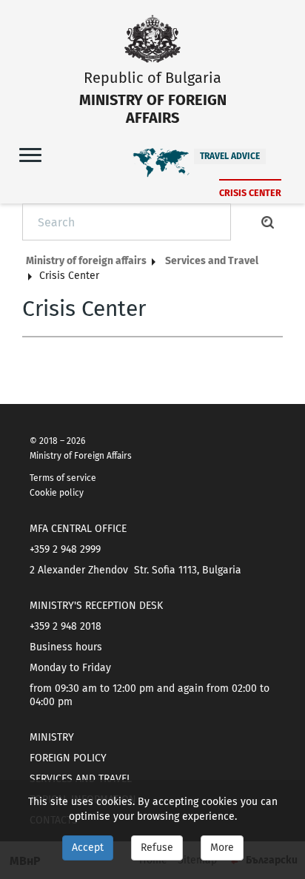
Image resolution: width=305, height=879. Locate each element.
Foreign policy (68, 758)
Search (268, 221)
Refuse (157, 847)
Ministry (52, 737)
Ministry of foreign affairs (86, 261)
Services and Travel (211, 261)
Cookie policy (57, 493)
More (222, 847)
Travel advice (230, 156)
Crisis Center (250, 192)
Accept (88, 847)
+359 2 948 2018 (65, 626)
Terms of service (63, 478)
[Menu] (30, 154)
